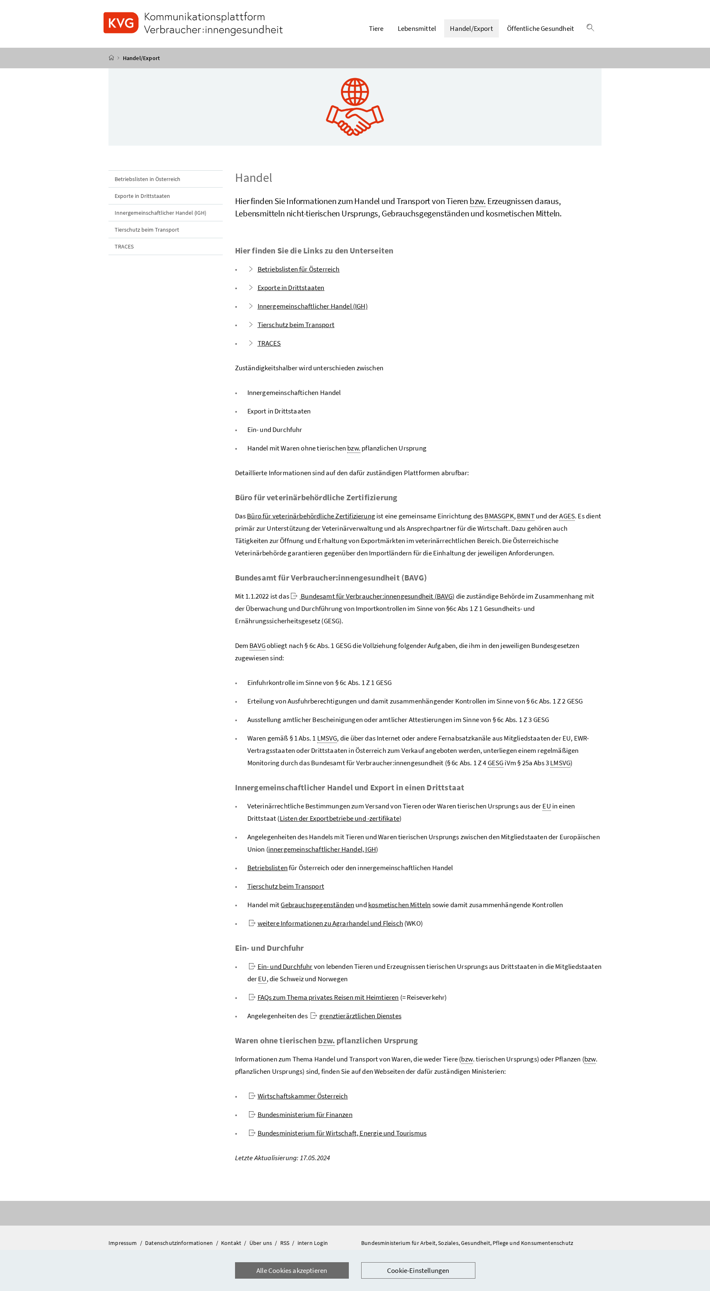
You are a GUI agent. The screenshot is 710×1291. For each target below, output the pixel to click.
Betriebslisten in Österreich (147, 179)
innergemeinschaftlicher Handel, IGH (322, 849)
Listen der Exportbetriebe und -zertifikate (339, 818)
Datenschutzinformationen (179, 1243)
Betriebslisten (267, 867)
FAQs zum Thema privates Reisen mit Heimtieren (328, 997)
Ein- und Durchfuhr (285, 966)
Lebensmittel (417, 28)
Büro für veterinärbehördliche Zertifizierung (311, 515)
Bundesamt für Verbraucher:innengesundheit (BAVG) (377, 596)
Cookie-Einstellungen (418, 1270)
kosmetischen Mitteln (399, 904)
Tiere (376, 28)
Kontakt (231, 1243)
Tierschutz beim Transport (147, 229)
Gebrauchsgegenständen (317, 904)
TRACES (124, 246)
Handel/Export (471, 28)
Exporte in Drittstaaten (142, 196)
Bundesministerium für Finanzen (305, 1114)
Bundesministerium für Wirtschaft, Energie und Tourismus (342, 1133)
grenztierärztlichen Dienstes (360, 1015)
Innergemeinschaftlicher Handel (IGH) (160, 212)
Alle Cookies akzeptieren (291, 1270)
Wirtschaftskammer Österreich (303, 1096)
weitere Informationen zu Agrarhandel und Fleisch (330, 923)
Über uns (261, 1243)
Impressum (123, 1243)
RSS (285, 1243)
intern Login (312, 1243)
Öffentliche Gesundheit (540, 28)
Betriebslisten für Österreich (299, 269)
